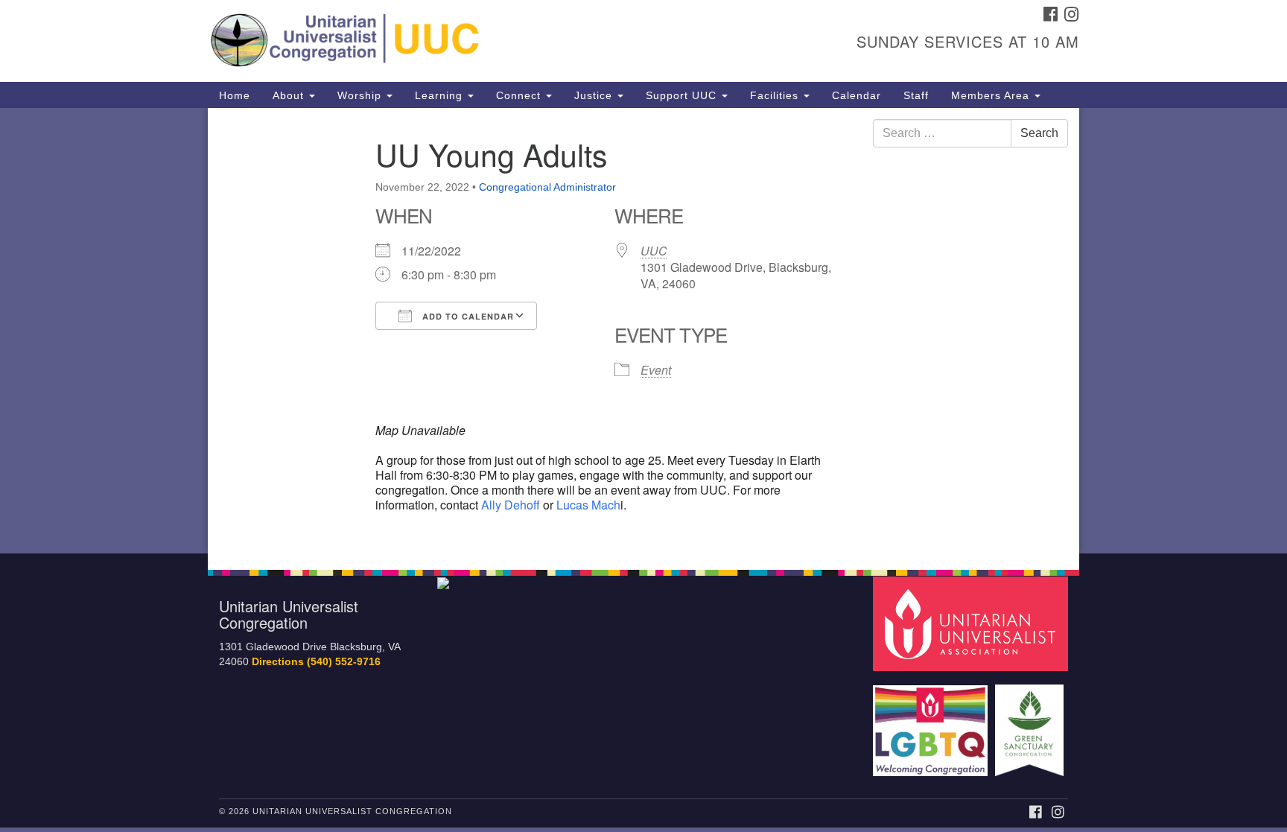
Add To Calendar (466, 316)
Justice (595, 95)
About (290, 95)
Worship (361, 95)
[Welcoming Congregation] (932, 722)
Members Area (992, 95)
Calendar (856, 95)
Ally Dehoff (509, 504)
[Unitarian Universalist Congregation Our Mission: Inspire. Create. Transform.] (462, 41)
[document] (643, 330)
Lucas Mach (588, 504)
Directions (278, 661)
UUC (654, 250)
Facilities (776, 95)
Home (234, 95)
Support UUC (683, 95)
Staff (916, 95)
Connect (520, 95)
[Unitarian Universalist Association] (972, 623)
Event (656, 369)
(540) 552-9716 (344, 661)
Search (1039, 133)
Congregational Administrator (547, 187)
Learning (440, 95)
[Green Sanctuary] (1031, 722)
